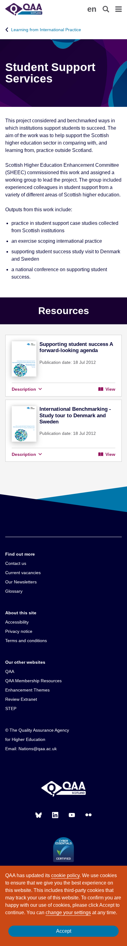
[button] (91, 9)
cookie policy (65, 875)
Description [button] (24, 389)
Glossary (14, 591)
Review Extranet (21, 699)
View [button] (109, 389)
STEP (10, 708)
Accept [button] (63, 931)
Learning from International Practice (46, 29)
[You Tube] (72, 815)
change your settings (68, 912)
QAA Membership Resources (33, 680)
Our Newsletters (21, 581)
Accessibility (17, 622)
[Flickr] (88, 815)
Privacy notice (18, 631)
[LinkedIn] (55, 815)
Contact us (15, 563)
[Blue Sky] (38, 815)
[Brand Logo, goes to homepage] (34, 9)
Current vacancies (23, 572)
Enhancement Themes (27, 689)
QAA (9, 671)
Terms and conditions (26, 640)
